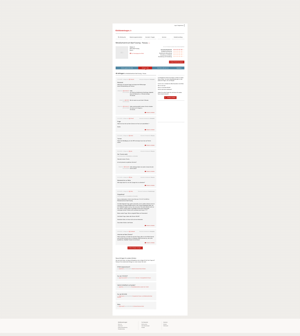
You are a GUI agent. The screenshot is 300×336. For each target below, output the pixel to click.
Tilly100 (132, 79)
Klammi (122, 296)
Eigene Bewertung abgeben (177, 61)
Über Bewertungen (145, 325)
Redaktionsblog (178, 37)
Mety (122, 287)
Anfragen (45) (145, 68)
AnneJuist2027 (124, 277)
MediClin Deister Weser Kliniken (139, 268)
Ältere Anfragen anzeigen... (135, 247)
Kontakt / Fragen (150, 37)
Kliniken (165, 324)
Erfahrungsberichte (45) (127, 68)
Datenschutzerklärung (122, 327)
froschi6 (127, 166)
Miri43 (122, 268)
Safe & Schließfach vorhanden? (126, 285)
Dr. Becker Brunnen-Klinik (138, 306)
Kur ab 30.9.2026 (122, 294)
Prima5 (132, 118)
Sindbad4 (133, 231)
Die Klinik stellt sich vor (163, 68)
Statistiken (179, 68)
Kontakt (143, 327)
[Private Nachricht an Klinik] (149, 43)
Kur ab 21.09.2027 (122, 276)
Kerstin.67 (127, 90)
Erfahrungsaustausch (123, 267)
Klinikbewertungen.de (124, 31)
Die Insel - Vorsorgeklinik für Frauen (143, 277)
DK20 (128, 100)
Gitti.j (132, 191)
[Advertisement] (150, 12)
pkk (131, 151)
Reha (118, 304)
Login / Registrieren (178, 25)
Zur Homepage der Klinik (137, 53)
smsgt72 (123, 306)
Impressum (120, 325)
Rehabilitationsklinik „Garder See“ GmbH (140, 287)
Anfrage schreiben (171, 97)
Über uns (120, 324)
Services (164, 37)
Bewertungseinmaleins (136, 37)
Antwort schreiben (150, 112)
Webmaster (165, 325)
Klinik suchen (144, 324)
